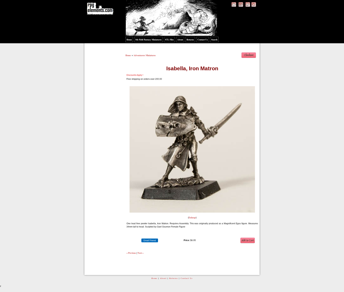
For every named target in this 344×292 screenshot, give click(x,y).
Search (214, 39)
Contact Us (202, 39)
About (180, 39)
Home (129, 39)
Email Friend (150, 240)
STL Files (169, 39)
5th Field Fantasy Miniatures (148, 39)
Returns (190, 39)
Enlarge (192, 217)
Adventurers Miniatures (144, 55)
